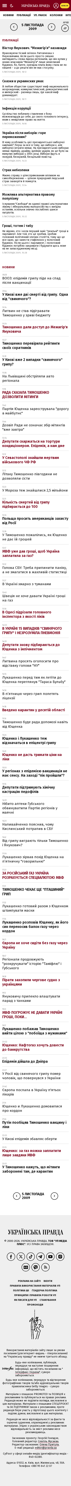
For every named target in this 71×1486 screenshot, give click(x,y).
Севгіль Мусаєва (48, 1441)
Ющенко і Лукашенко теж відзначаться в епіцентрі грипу (29, 740)
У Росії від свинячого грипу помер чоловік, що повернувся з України (31, 1075)
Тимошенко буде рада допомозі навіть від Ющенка (35, 724)
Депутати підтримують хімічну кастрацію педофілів (28, 789)
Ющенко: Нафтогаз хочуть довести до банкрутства (33, 1047)
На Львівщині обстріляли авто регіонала (28, 378)
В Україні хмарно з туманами (26, 584)
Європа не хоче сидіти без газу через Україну (35, 945)
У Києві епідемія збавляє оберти (29, 1139)
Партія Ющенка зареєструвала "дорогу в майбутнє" (35, 411)
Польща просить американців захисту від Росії (35, 520)
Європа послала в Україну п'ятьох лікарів (31, 1092)
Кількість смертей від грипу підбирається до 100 (26, 504)
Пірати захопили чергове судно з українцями (31, 982)
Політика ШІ (21, 1290)
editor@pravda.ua (46, 1447)
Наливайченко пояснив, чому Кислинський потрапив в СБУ (28, 826)
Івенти (48, 1281)
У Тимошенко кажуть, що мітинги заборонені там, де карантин (31, 1169)
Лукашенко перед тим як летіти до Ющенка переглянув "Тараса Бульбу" (34, 679)
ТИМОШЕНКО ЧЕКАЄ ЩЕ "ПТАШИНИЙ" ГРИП (33, 891)
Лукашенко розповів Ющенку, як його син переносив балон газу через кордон (35, 926)
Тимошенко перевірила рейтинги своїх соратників (31, 345)
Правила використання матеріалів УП (35, 1285)
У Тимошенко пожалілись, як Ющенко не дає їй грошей (34, 537)
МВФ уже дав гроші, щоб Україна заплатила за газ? (30, 553)
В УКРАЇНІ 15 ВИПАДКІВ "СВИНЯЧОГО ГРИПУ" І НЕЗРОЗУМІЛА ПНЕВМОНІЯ (32, 630)
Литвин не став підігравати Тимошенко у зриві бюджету (26, 313)
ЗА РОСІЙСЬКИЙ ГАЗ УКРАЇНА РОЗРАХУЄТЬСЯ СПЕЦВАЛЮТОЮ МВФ (33, 875)
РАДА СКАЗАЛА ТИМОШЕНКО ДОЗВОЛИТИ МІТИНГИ (25, 394)
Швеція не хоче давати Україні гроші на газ (33, 598)
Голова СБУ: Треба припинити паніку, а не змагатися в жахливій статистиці (34, 569)
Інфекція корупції (16, 108)
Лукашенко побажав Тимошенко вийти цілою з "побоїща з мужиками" (34, 1031)
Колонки (56, 15)
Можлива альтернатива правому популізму (28, 196)
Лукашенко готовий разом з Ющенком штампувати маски (35, 908)
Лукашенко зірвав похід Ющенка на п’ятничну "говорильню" (33, 859)
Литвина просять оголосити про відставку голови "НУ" (30, 663)
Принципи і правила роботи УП (35, 1295)
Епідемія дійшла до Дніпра (25, 1061)
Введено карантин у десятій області (33, 710)
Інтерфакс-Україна (27, 1372)
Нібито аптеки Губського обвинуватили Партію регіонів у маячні (29, 808)
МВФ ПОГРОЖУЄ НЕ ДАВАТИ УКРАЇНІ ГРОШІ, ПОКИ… (32, 1014)
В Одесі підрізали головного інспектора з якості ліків (26, 614)
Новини (8, 15)
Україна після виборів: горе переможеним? (24, 135)
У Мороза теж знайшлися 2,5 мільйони (35, 490)
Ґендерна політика (44, 1290)
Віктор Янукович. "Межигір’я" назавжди (34, 48)
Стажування (48, 1300)
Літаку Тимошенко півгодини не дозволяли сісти (29, 476)
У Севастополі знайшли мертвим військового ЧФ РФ (30, 460)
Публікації (24, 15)
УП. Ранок (40, 15)
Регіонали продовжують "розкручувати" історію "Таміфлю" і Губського (31, 963)
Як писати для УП (25, 1300)
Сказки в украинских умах (23, 81)
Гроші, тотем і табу (17, 226)
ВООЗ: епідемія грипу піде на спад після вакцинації (31, 280)
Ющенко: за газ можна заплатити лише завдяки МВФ (31, 1153)
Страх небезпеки (15, 170)
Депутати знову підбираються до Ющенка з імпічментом (31, 647)
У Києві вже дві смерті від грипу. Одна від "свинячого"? (35, 296)
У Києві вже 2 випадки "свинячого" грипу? (32, 362)
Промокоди (35, 1304)
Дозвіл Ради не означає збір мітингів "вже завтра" (33, 427)
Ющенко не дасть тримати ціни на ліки (32, 757)
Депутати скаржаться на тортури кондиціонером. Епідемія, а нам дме (33, 443)
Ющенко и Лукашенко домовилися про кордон (32, 1108)
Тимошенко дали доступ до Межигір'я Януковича (35, 329)
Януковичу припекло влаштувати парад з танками (31, 998)
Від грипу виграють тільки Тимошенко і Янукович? (35, 842)
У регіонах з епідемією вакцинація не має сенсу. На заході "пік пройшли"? (34, 773)
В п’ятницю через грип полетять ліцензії (30, 696)
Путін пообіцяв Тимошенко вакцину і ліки (34, 1124)
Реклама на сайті (29, 1281)
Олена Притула (49, 1444)
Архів (66, 22)
